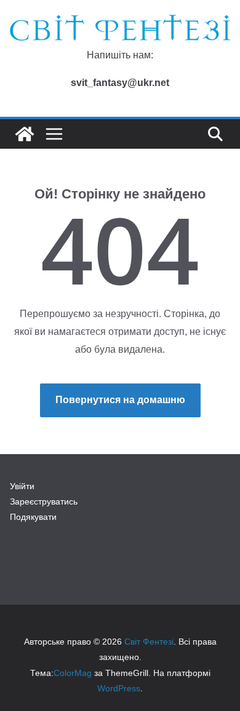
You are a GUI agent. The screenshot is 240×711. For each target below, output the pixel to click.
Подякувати (33, 517)
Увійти (22, 486)
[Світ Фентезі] (24, 134)
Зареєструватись (44, 501)
